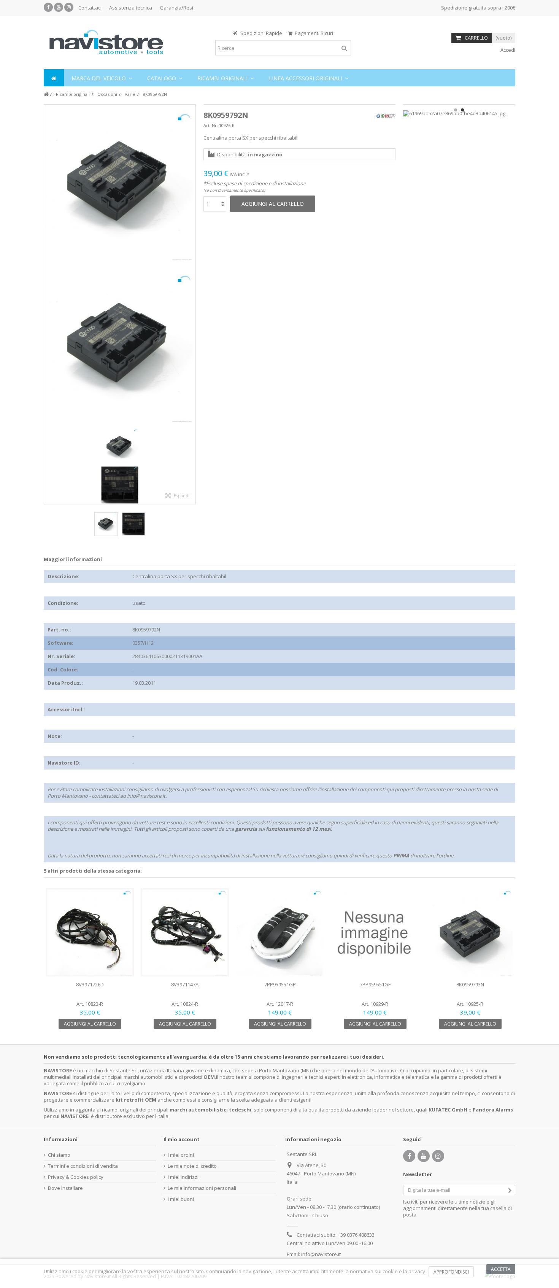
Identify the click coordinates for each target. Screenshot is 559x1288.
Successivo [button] (192, 304)
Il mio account (182, 1139)
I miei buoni (181, 1199)
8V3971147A (185, 984)
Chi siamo (59, 1155)
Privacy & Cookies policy (75, 1177)
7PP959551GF (375, 984)
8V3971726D (90, 984)
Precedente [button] (48, 304)
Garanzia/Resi (176, 7)
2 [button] (462, 109)
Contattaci (90, 7)
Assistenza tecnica (130, 7)
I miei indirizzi (183, 1177)
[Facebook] (48, 7)
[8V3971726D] (90, 932)
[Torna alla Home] (46, 94)
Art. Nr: (210, 125)
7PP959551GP (280, 984)
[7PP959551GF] (375, 932)
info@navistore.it (321, 1254)
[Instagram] (68, 7)
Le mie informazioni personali (202, 1188)
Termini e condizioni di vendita (83, 1166)
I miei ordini (181, 1155)
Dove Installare (65, 1188)
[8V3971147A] (185, 932)
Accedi (507, 49)
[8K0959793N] (470, 932)
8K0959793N (470, 984)
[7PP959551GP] (280, 932)
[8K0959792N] (119, 185)
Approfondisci (451, 1272)
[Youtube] (58, 7)
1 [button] (455, 109)
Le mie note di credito (192, 1166)
